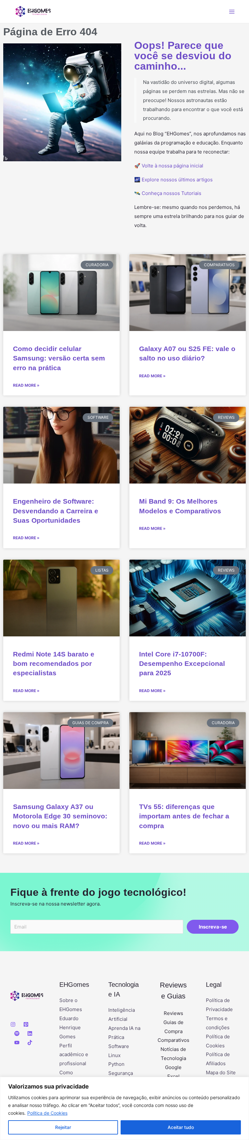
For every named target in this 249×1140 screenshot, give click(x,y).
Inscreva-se (213, 927)
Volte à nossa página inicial (172, 166)
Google (173, 1067)
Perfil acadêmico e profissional (73, 1055)
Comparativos (173, 1040)
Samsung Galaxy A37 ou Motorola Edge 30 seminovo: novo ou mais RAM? (60, 816)
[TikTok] (29, 1042)
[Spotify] (16, 1033)
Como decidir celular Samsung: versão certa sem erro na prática (59, 358)
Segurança (120, 1073)
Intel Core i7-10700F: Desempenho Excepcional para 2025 (182, 663)
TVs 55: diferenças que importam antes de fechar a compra (184, 816)
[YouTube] (16, 1042)
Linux (114, 1055)
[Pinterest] (26, 1024)
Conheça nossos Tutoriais (171, 193)
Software (118, 1046)
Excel (173, 1076)
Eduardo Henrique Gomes (70, 1027)
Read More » (26, 385)
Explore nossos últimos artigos (177, 180)
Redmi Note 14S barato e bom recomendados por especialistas (53, 663)
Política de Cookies (47, 1113)
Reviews (173, 1013)
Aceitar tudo (181, 1127)
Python (116, 1064)
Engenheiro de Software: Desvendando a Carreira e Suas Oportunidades (55, 510)
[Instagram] (13, 1024)
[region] (124, 1108)
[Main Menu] (232, 11)
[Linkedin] (29, 1033)
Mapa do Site (221, 1072)
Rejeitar (63, 1127)
